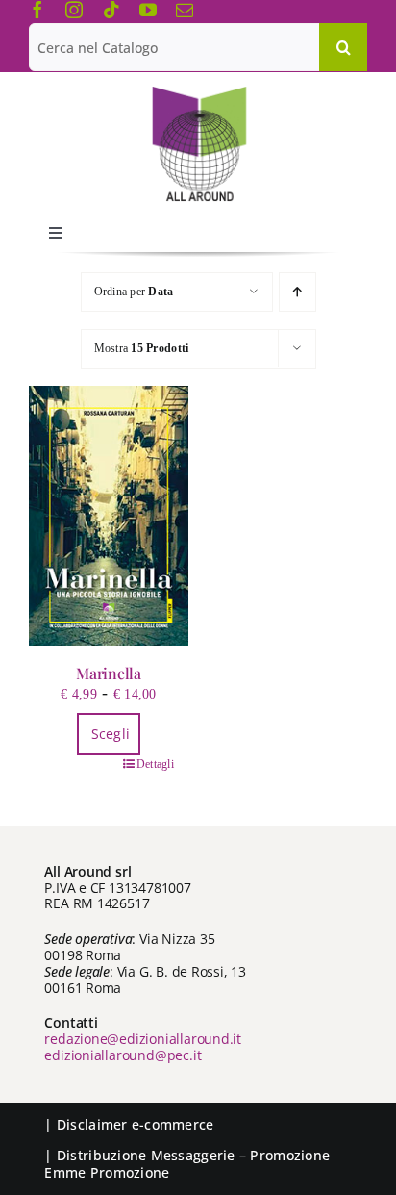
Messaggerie (193, 1155)
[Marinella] (108, 516)
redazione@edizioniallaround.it (142, 1039)
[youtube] (148, 9)
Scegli (111, 734)
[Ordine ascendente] (297, 292)
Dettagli (155, 764)
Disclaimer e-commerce (135, 1124)
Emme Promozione (106, 1172)
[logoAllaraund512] (198, 92)
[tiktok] (111, 9)
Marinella (108, 673)
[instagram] (74, 9)
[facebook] (37, 9)
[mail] (184, 9)
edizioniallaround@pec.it (122, 1055)
